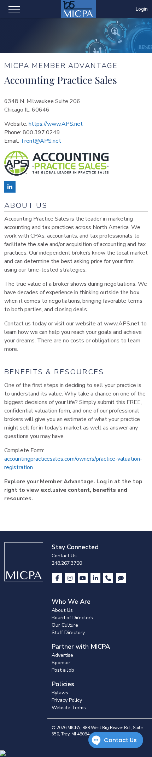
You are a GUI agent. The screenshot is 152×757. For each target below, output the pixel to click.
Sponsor (61, 662)
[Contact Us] (109, 578)
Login (142, 9)
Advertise (62, 655)
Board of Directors (72, 617)
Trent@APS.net (41, 141)
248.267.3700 (67, 563)
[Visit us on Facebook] (58, 578)
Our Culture (65, 625)
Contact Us (64, 555)
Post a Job (63, 670)
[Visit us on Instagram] (70, 578)
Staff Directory (68, 632)
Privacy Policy (67, 700)
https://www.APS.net (56, 124)
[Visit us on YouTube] (83, 578)
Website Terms (69, 707)
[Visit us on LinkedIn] (96, 578)
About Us (62, 610)
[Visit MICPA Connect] (121, 578)
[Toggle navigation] (14, 9)
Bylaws (60, 692)
